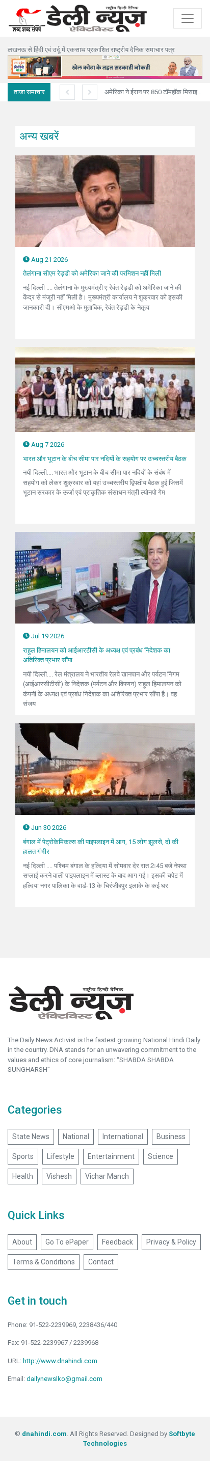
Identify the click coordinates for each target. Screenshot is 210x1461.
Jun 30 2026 (48, 827)
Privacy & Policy (171, 1242)
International (122, 1136)
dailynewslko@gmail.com (64, 1379)
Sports (23, 1156)
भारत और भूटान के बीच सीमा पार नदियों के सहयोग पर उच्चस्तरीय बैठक (105, 459)
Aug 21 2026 (49, 259)
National (76, 1136)
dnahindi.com (44, 1434)
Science (160, 1156)
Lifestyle (60, 1156)
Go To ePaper (67, 1242)
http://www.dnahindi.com (60, 1361)
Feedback (117, 1242)
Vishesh (59, 1176)
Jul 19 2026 (47, 636)
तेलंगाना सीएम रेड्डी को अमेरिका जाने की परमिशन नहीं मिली (92, 273)
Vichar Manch (107, 1176)
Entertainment (111, 1156)
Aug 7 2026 (47, 444)
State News (30, 1136)
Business (171, 1136)
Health (22, 1176)
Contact (101, 1262)
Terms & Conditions (43, 1262)
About (22, 1242)
